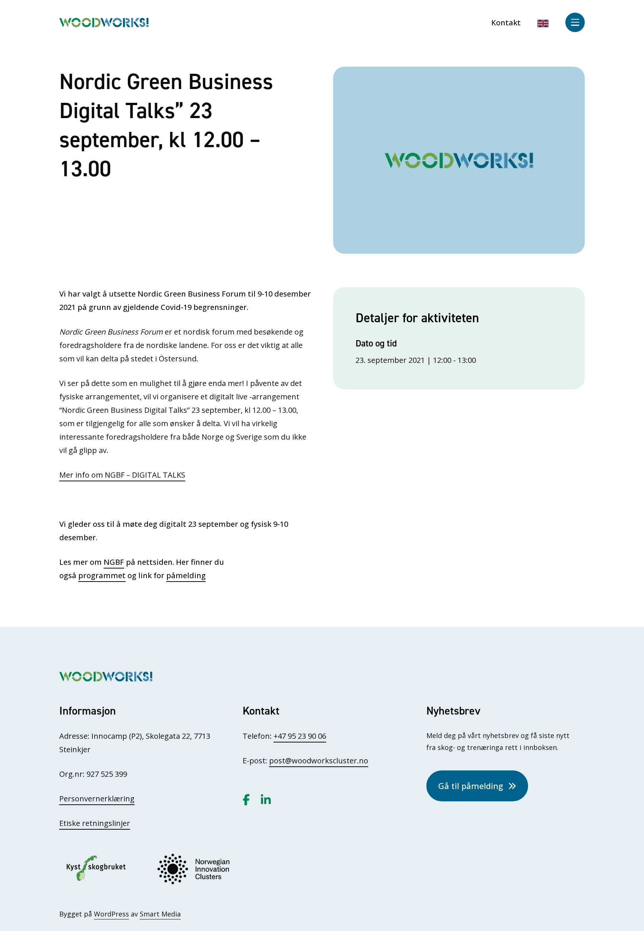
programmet (102, 575)
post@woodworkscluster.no (318, 761)
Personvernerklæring (97, 799)
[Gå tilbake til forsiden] (104, 22)
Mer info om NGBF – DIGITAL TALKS (122, 475)
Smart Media (160, 913)
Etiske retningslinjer (94, 823)
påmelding (186, 575)
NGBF (114, 562)
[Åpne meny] (575, 22)
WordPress (111, 913)
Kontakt (506, 23)
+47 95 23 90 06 (300, 736)
